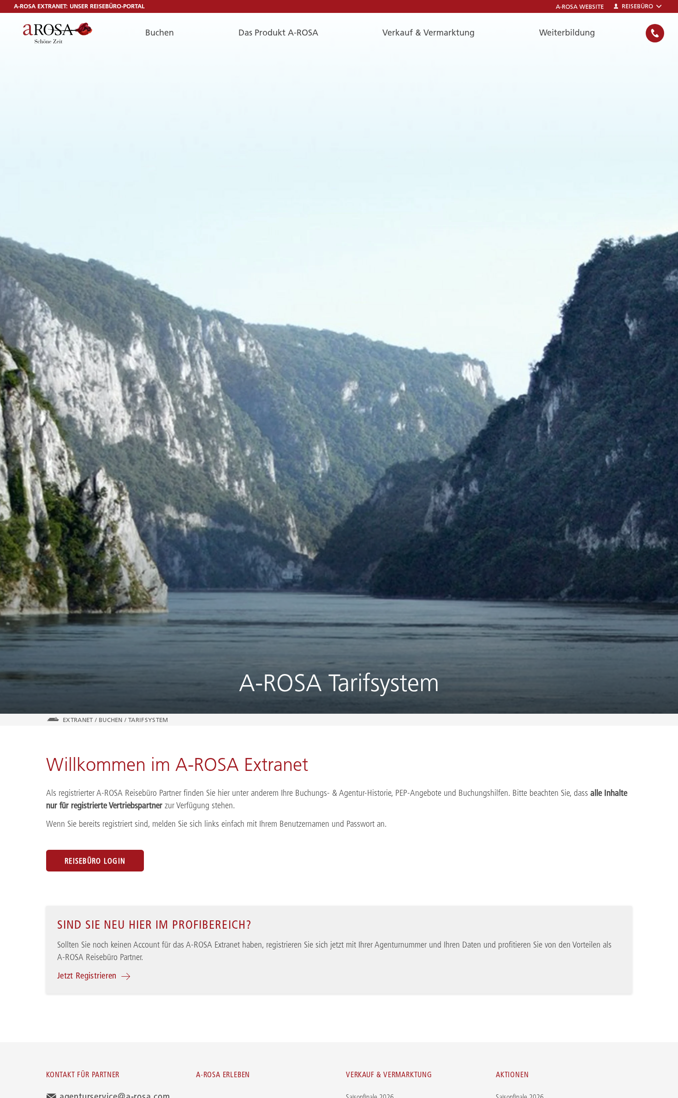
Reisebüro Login (95, 860)
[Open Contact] (655, 33)
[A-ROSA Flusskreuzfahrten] (57, 33)
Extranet (78, 719)
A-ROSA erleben (223, 1074)
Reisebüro (637, 6)
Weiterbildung (567, 32)
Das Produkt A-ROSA (278, 32)
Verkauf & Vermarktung (428, 32)
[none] (655, 33)
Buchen (159, 32)
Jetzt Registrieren (87, 975)
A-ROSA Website (580, 7)
